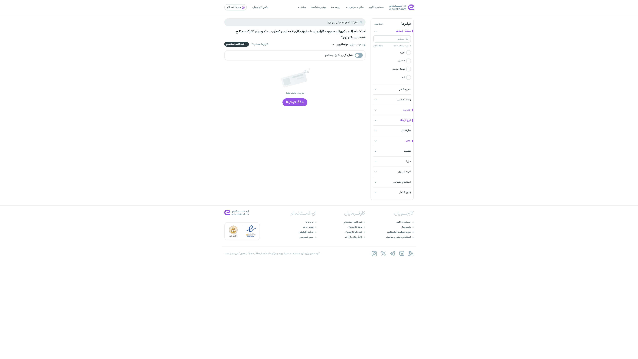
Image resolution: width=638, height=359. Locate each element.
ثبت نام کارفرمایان (353, 232)
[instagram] (374, 253)
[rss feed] (411, 253)
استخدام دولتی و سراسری (398, 237)
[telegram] (392, 253)
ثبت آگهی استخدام (235, 44)
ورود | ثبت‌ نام (234, 7)
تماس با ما (308, 227)
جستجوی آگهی (376, 7)
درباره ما (310, 222)
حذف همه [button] (378, 24)
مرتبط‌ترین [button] (342, 45)
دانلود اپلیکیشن (306, 232)
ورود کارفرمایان (355, 227)
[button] (392, 52)
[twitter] (383, 253)
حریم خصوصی (307, 237)
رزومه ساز (335, 7)
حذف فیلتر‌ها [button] (295, 102)
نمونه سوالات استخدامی (399, 232)
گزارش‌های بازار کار (353, 237)
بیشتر (303, 7)
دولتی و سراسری (356, 7)
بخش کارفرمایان (260, 7)
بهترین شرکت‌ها (318, 7)
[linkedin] (402, 253)
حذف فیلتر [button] (378, 46)
